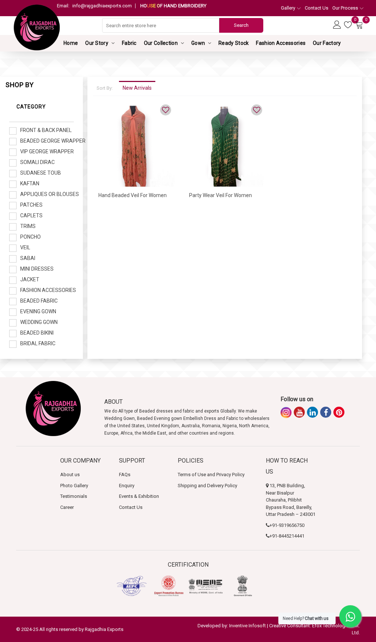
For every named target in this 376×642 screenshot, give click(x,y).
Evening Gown (38, 311)
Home (71, 43)
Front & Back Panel (46, 130)
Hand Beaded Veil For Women (132, 195)
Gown (198, 43)
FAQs (124, 474)
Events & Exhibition (139, 496)
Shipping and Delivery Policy (207, 485)
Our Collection (161, 43)
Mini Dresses (37, 269)
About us (70, 474)
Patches (31, 205)
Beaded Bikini (37, 333)
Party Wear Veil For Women (220, 195)
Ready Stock (233, 43)
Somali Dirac (37, 162)
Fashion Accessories (281, 43)
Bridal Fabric (37, 343)
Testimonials (73, 496)
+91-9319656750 (287, 525)
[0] (349, 25)
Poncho (30, 237)
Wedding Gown (39, 322)
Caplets (31, 215)
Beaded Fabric (39, 301)
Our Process (345, 8)
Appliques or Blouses (47, 194)
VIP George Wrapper (47, 151)
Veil (25, 247)
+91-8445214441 (287, 536)
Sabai (27, 258)
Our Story (96, 43)
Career (67, 507)
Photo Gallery (74, 485)
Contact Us (316, 8)
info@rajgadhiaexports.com (94, 5)
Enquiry (126, 485)
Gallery (288, 8)
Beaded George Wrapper (47, 141)
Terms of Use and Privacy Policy (211, 474)
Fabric (129, 43)
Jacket (29, 279)
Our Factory (327, 43)
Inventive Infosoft (247, 625)
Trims (28, 226)
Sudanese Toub (40, 173)
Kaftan (29, 183)
